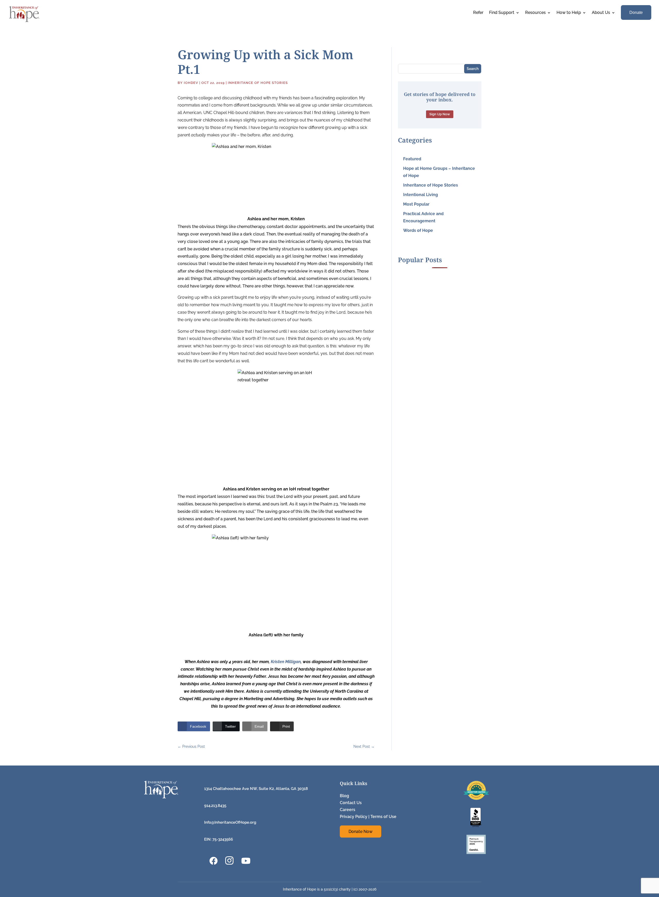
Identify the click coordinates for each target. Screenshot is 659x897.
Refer (478, 13)
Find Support (501, 13)
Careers (347, 809)
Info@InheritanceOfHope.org (230, 822)
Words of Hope (418, 230)
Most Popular (416, 204)
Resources (535, 13)
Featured (412, 158)
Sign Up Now (439, 114)
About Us (601, 13)
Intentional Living (420, 194)
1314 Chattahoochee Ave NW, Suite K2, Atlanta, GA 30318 (256, 788)
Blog (344, 795)
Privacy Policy (353, 816)
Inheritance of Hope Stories (258, 83)
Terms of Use (383, 816)
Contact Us (351, 802)
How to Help (569, 13)
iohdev (191, 83)
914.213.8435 (215, 805)
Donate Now (360, 831)
